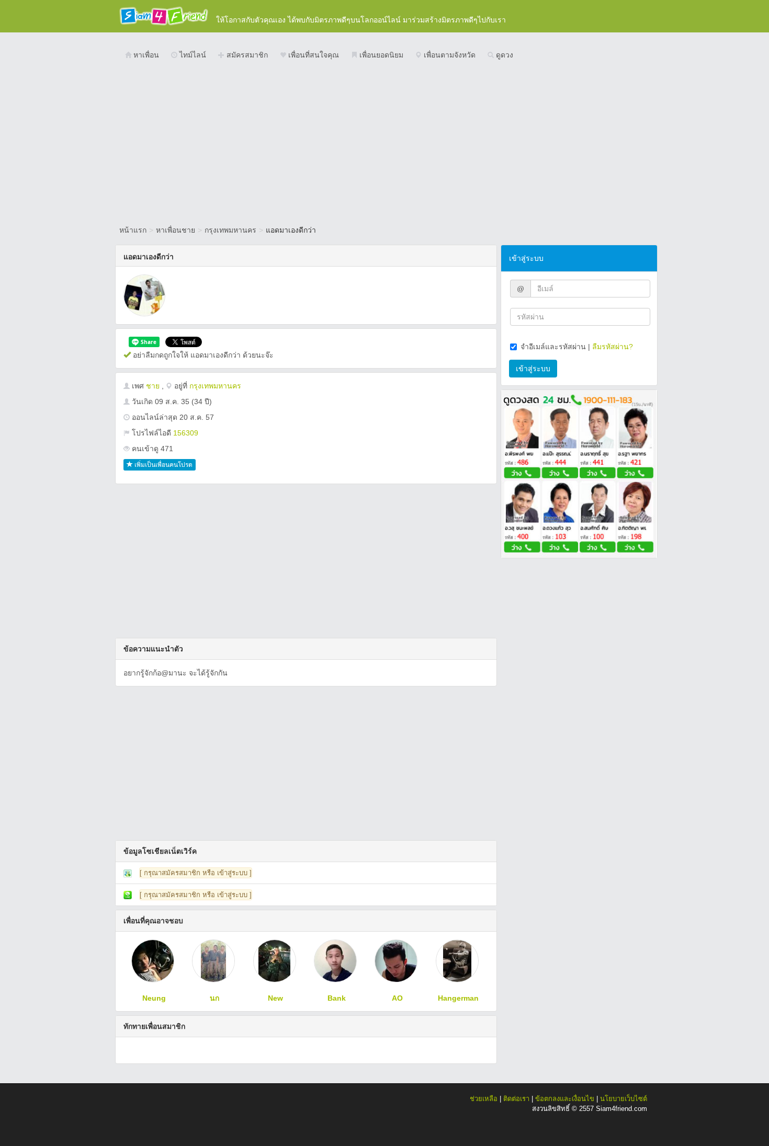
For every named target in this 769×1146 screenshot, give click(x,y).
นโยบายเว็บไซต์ (623, 1099)
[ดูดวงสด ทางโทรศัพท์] (579, 473)
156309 (185, 433)
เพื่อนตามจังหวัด (449, 55)
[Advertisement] (384, 144)
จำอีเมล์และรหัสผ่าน (553, 346)
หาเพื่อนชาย (175, 230)
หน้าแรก (132, 230)
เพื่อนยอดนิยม (380, 55)
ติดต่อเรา (516, 1099)
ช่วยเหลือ (483, 1099)
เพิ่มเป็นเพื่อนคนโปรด (163, 464)
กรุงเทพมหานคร (230, 230)
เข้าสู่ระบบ (533, 368)
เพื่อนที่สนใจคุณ (312, 55)
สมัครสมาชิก (246, 55)
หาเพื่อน (145, 55)
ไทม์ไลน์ (191, 55)
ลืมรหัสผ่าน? (612, 346)
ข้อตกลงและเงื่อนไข (564, 1099)
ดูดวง (503, 55)
